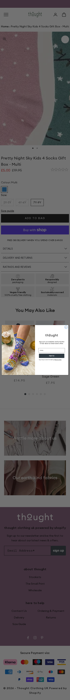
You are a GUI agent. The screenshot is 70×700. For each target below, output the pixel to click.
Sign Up (51, 355)
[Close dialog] (66, 327)
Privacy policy (57, 359)
